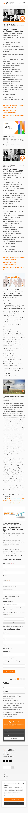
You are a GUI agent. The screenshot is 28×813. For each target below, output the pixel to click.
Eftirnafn (5, 575)
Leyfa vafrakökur (14, 799)
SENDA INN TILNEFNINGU (9, 671)
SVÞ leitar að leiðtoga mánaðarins (11, 523)
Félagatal (6, 776)
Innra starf (20, 139)
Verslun (4, 26)
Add (13, 622)
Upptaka (19, 140)
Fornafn (4, 569)
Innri (23, 25)
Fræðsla (11, 139)
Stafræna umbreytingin (11, 140)
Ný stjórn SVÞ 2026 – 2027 (9, 24)
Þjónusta (9, 26)
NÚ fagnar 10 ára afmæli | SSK (10, 700)
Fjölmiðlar (6, 779)
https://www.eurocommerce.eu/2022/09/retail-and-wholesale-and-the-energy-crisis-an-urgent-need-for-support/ (14, 501)
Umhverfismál (6, 400)
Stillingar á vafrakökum (14, 803)
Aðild (5, 772)
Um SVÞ (5, 774)
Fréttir (20, 25)
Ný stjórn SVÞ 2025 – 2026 (9, 164)
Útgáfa (23, 140)
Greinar (15, 399)
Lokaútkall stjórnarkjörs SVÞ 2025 (11, 289)
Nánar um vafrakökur (8, 795)
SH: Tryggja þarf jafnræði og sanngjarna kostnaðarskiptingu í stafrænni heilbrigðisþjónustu (13, 714)
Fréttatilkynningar (14, 25)
